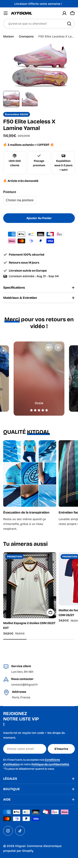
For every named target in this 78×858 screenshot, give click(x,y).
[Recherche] (69, 23)
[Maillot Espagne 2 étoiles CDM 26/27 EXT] (29, 585)
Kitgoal (20, 846)
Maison (8, 36)
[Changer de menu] (5, 13)
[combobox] (39, 23)
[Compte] (64, 13)
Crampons (26, 36)
